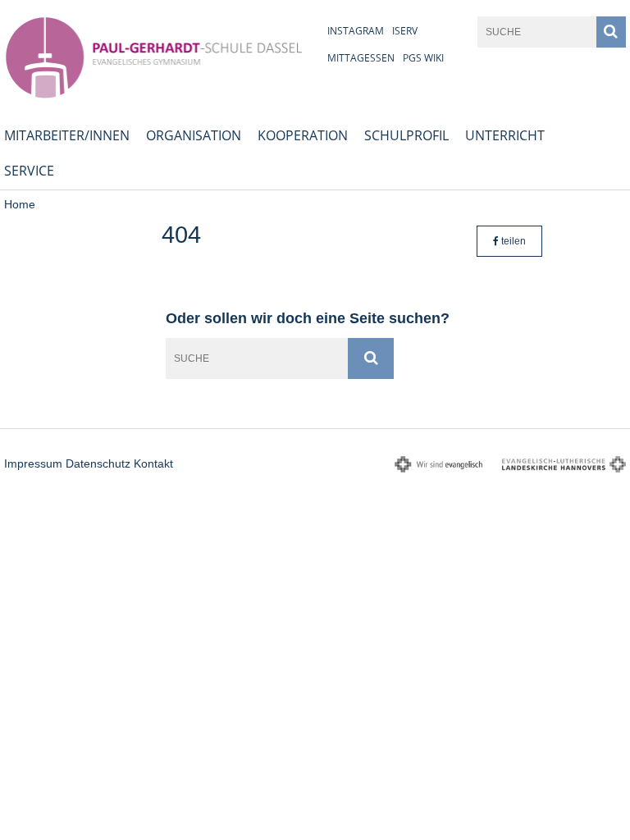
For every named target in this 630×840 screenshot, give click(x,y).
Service (29, 171)
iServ (405, 31)
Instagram (355, 31)
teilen (512, 241)
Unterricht (505, 135)
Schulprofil (406, 135)
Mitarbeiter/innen (67, 135)
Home (19, 204)
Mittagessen (361, 58)
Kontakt (153, 463)
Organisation (193, 135)
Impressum (33, 463)
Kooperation (303, 135)
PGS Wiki (423, 58)
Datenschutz (98, 463)
